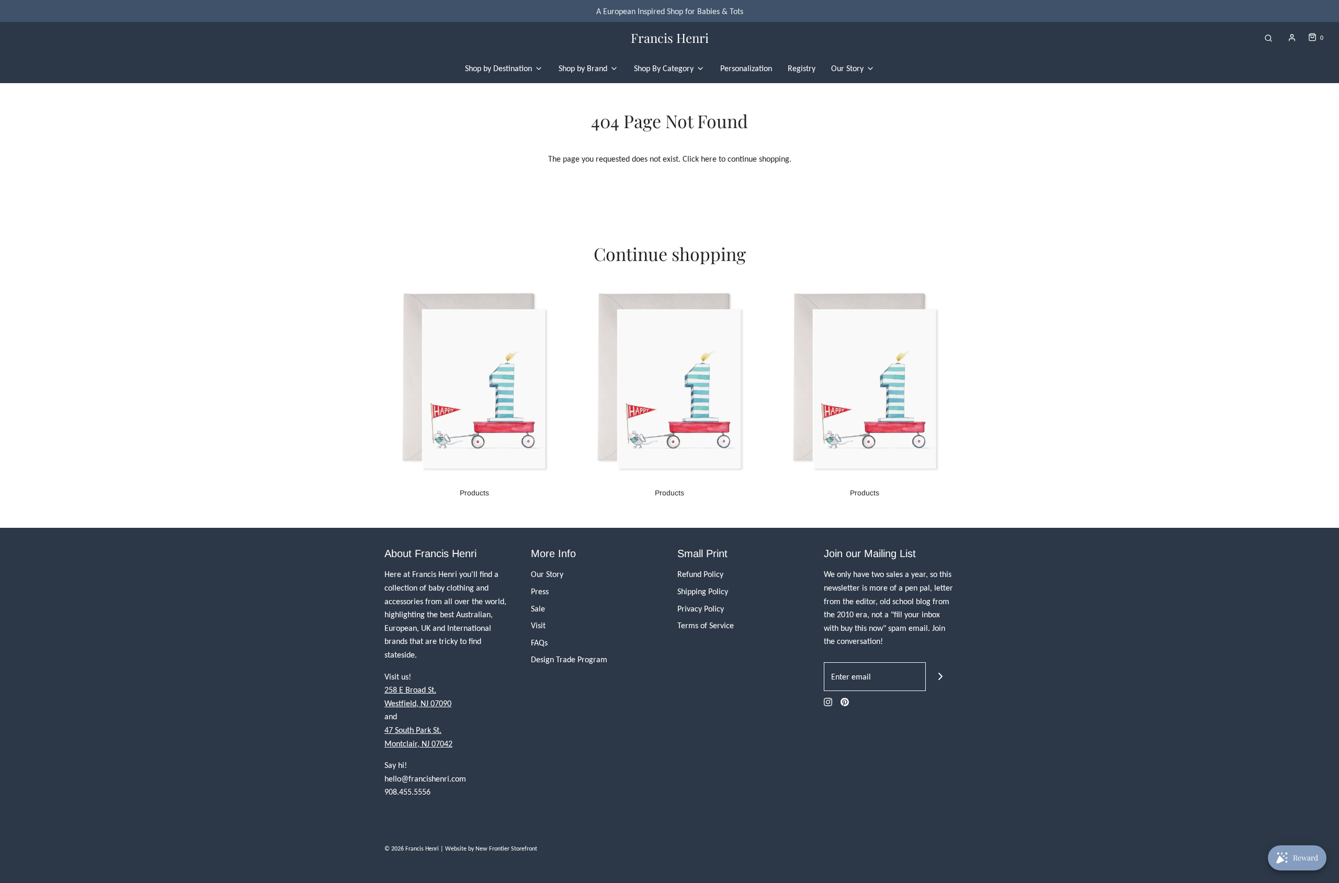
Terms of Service (705, 625)
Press (540, 591)
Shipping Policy (702, 591)
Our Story (547, 574)
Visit (538, 625)
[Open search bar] (1268, 37)
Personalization (746, 68)
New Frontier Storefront (506, 848)
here (709, 159)
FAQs (539, 643)
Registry (801, 68)
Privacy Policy (700, 609)
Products (474, 493)
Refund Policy (700, 574)
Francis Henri (670, 38)
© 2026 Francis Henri (411, 848)
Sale (538, 609)
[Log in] (1292, 37)
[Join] (940, 676)
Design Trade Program (569, 659)
